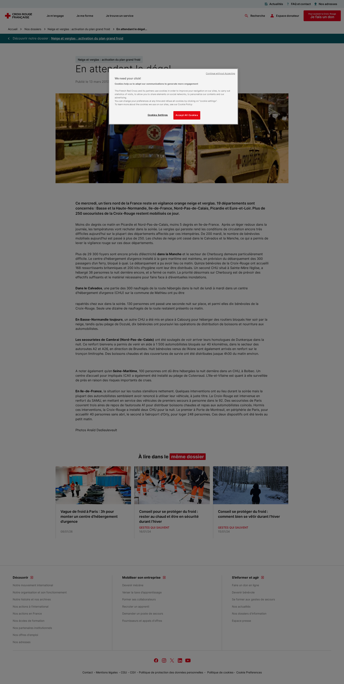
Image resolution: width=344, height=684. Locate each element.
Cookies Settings (158, 115)
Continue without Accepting (220, 73)
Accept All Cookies (187, 115)
